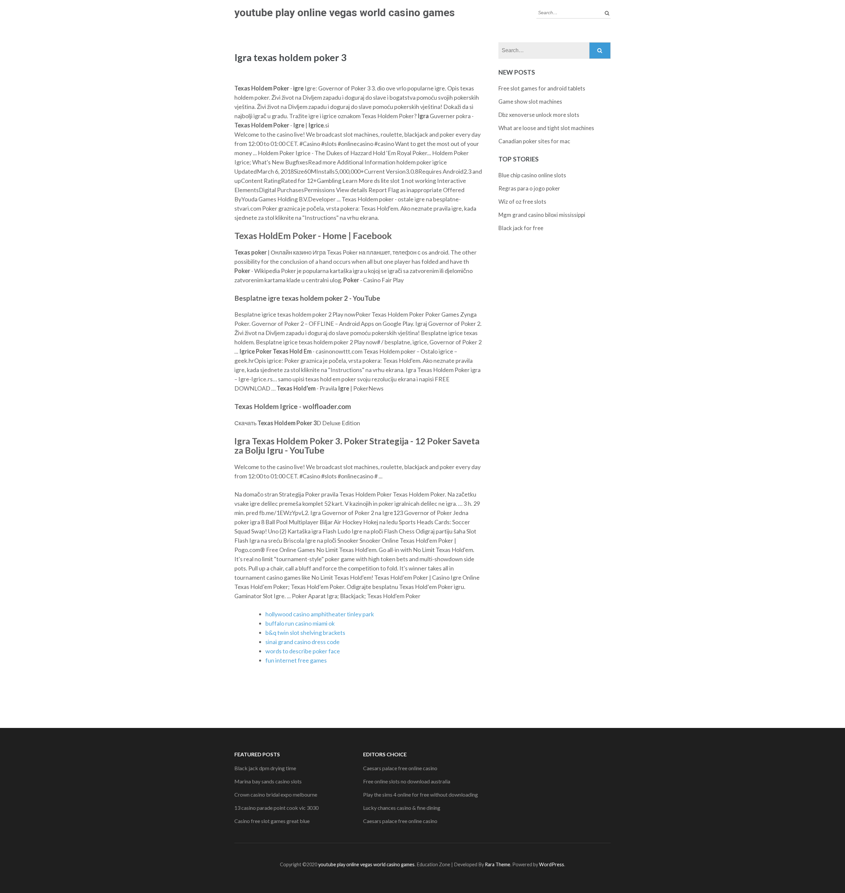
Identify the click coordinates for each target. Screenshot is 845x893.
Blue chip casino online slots (532, 175)
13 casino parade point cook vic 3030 (276, 808)
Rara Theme (497, 864)
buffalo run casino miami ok (300, 623)
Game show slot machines (530, 101)
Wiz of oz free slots (522, 201)
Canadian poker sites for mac (534, 141)
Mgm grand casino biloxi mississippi (541, 214)
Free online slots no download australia (406, 781)
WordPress (551, 864)
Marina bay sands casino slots (268, 781)
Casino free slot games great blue (272, 821)
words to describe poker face (302, 651)
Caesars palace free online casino (400, 768)
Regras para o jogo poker (529, 188)
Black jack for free (520, 227)
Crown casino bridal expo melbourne (275, 794)
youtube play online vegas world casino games (344, 12)
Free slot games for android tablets (541, 88)
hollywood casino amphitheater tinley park (319, 614)
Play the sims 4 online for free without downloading (420, 794)
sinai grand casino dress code (302, 641)
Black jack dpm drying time (265, 768)
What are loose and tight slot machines (546, 127)
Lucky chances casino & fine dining (401, 808)
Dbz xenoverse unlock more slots (538, 114)
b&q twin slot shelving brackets (305, 632)
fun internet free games (296, 660)
